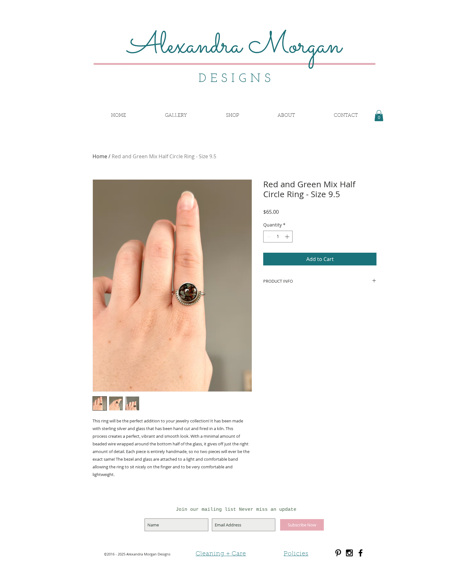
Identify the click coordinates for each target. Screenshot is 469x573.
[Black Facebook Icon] (360, 553)
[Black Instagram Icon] (349, 553)
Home (100, 156)
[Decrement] (268, 236)
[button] (378, 115)
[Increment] (288, 236)
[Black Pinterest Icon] (338, 553)
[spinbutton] (278, 236)
